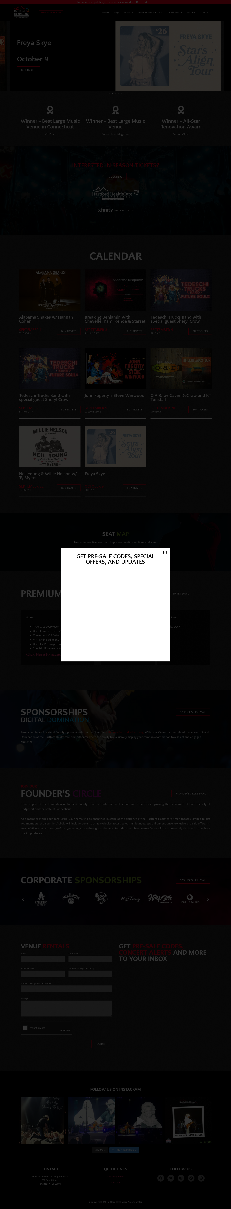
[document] (115, 604)
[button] (165, 552)
